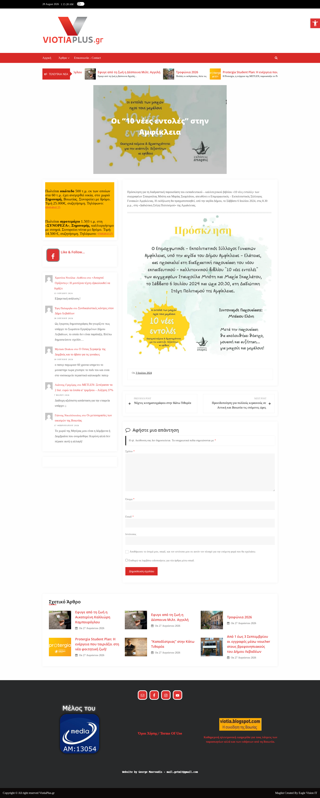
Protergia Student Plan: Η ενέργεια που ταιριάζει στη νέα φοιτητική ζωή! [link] (97, 644)
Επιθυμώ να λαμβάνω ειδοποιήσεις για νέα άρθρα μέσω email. (162, 560)
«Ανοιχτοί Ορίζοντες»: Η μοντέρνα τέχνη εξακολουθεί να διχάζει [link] (82, 283)
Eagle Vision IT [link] (308, 792)
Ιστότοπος (130, 534)
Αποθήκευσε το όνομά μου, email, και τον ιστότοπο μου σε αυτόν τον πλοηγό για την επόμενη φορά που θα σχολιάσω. (193, 551)
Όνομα (129, 499)
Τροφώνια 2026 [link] (239, 617)
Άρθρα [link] (63, 57)
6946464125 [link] (52, 207)
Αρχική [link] (46, 57)
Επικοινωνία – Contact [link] (87, 57)
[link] (315, 23)
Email (129, 516)
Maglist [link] (280, 792)
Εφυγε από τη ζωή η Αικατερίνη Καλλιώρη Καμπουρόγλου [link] (92, 617)
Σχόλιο (130, 451)
